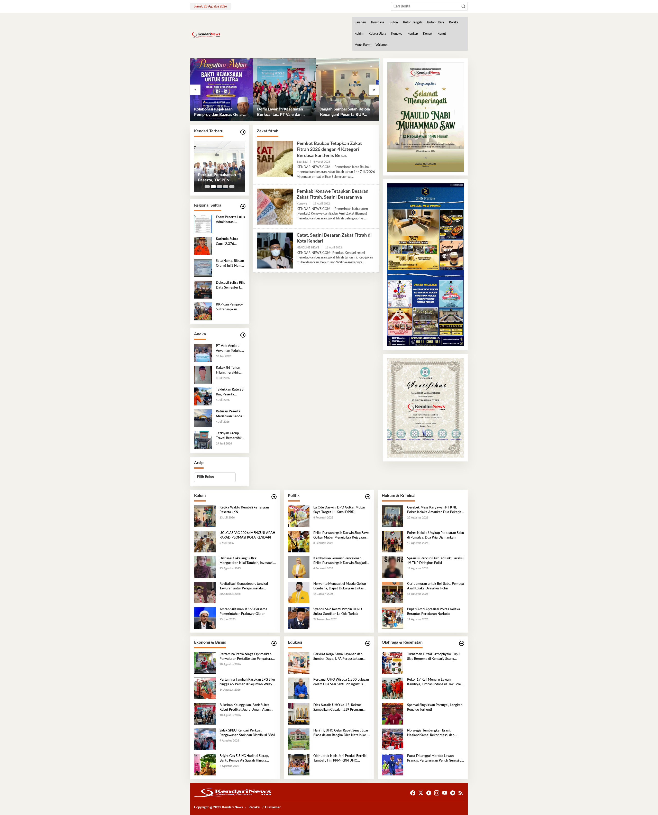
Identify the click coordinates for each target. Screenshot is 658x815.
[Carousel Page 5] (231, 186)
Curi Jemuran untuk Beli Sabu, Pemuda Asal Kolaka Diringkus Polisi (435, 586)
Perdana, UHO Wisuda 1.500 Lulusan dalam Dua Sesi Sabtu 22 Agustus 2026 (341, 682)
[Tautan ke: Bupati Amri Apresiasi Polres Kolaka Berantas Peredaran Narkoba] (392, 617)
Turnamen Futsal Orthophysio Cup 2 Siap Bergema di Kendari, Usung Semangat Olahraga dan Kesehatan (433, 657)
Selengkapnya (341, 176)
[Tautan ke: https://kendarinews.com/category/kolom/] (274, 497)
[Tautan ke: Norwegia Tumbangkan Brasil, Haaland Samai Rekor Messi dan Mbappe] (392, 739)
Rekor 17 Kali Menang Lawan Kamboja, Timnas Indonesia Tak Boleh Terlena (435, 682)
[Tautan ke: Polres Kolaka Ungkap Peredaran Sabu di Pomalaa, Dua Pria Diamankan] (392, 541)
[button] (463, 6)
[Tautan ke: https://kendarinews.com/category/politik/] (368, 497)
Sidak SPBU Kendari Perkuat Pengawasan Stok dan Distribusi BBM (247, 733)
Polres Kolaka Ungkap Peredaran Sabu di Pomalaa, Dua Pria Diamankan (435, 535)
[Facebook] (412, 793)
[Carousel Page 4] (225, 186)
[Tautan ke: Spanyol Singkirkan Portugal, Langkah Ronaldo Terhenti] (392, 713)
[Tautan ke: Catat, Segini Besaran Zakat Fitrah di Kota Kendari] (275, 250)
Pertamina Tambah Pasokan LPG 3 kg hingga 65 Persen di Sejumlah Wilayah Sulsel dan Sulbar (248, 682)
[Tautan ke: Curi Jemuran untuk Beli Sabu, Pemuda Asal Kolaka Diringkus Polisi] (392, 592)
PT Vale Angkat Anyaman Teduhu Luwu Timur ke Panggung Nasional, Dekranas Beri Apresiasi (230, 348)
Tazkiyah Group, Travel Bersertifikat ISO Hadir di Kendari (230, 436)
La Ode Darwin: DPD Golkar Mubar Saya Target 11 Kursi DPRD (339, 510)
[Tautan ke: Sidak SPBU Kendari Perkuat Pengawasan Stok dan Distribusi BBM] (205, 739)
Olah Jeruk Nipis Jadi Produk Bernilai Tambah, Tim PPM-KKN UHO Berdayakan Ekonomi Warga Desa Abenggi (340, 758)
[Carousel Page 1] (207, 186)
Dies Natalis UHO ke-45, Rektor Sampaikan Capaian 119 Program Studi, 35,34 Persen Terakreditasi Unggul (338, 707)
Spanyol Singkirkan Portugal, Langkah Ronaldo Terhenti (434, 707)
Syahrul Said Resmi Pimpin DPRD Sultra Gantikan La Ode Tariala (337, 612)
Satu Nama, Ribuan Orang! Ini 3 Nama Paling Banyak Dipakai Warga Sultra (230, 263)
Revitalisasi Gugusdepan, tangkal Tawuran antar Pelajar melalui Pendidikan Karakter (244, 586)
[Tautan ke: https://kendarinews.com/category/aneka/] (243, 335)
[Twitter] (420, 793)
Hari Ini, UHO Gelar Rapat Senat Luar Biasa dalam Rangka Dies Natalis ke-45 (340, 733)
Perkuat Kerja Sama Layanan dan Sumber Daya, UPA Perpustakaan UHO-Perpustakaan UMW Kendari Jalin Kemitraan (339, 657)
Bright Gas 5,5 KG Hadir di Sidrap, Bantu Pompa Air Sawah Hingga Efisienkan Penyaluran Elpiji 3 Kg (244, 758)
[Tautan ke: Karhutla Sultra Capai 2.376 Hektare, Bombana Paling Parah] (203, 246)
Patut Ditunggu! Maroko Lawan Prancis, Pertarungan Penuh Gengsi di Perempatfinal (434, 758)
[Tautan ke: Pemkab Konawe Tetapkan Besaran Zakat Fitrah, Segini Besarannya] (275, 206)
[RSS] (460, 793)
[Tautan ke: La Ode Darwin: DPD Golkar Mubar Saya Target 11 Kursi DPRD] (298, 516)
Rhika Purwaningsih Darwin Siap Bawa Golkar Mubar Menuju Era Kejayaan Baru (341, 535)
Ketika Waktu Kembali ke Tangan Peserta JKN (244, 510)
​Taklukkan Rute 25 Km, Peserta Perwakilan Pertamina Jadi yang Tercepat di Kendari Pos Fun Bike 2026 (230, 392)
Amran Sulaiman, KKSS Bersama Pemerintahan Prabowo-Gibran (243, 612)
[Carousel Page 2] (213, 186)
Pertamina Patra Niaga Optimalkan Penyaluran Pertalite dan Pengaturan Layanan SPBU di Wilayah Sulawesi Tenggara (247, 657)
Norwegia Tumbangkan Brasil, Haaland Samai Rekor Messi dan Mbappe (430, 733)
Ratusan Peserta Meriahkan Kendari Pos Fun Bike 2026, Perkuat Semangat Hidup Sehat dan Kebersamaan (230, 414)
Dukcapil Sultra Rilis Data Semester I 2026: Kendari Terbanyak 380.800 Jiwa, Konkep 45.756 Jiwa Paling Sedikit (230, 285)
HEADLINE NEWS (308, 247)
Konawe (302, 203)
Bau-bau (302, 161)
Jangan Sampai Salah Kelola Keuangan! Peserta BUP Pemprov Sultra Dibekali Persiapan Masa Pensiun (282, 112)
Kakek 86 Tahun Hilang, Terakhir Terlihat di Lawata (229, 370)
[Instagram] (436, 793)
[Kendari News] (205, 35)
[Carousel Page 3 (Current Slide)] (219, 186)
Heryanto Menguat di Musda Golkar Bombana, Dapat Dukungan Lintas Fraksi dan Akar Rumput (339, 586)
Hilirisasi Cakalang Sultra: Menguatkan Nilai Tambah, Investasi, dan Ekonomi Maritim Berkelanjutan (247, 561)
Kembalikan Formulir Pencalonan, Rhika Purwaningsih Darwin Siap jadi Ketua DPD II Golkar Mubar (340, 561)
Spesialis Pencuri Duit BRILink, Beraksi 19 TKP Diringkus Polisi (435, 561)
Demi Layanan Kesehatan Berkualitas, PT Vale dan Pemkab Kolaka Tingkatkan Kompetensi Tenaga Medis (219, 112)
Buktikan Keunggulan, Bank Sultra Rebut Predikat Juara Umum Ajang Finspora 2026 (245, 707)
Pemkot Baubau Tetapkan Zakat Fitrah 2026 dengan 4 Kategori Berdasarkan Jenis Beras (329, 149)
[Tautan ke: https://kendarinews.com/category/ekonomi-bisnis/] (274, 643)
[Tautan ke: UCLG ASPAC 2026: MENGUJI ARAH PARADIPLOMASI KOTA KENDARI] (205, 541)
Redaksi (254, 807)
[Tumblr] (428, 793)
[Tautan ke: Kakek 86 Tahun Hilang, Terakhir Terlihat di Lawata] (203, 374)
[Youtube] (444, 793)
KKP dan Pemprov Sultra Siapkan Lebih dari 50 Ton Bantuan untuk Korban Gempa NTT (229, 307)
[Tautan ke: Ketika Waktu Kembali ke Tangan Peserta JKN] (205, 516)
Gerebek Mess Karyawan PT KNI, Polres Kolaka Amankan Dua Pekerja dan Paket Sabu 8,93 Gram (434, 510)
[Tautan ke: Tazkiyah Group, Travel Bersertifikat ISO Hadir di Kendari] (203, 440)
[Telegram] (452, 793)
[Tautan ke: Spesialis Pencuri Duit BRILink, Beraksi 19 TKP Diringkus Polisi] (392, 567)
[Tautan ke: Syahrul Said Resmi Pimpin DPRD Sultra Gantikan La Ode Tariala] (298, 617)
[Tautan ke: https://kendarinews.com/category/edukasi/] (368, 643)
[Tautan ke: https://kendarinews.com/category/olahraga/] (462, 643)
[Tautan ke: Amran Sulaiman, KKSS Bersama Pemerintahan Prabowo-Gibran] (205, 617)
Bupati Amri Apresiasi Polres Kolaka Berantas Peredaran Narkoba (433, 612)
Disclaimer (273, 807)
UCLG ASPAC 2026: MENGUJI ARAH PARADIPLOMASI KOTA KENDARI (247, 535)
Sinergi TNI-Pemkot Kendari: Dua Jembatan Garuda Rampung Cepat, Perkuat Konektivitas (219, 178)
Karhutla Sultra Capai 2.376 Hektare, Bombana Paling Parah (230, 241)
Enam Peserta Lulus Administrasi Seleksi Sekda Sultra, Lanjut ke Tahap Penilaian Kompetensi (344, 112)
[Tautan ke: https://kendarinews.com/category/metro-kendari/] (243, 132)
